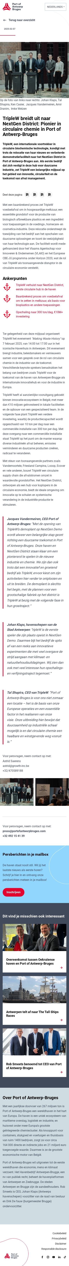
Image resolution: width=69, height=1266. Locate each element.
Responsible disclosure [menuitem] (53, 1248)
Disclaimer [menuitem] (60, 1243)
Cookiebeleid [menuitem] (59, 1233)
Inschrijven (14, 892)
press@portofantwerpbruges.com (24, 831)
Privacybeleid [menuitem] (59, 1238)
